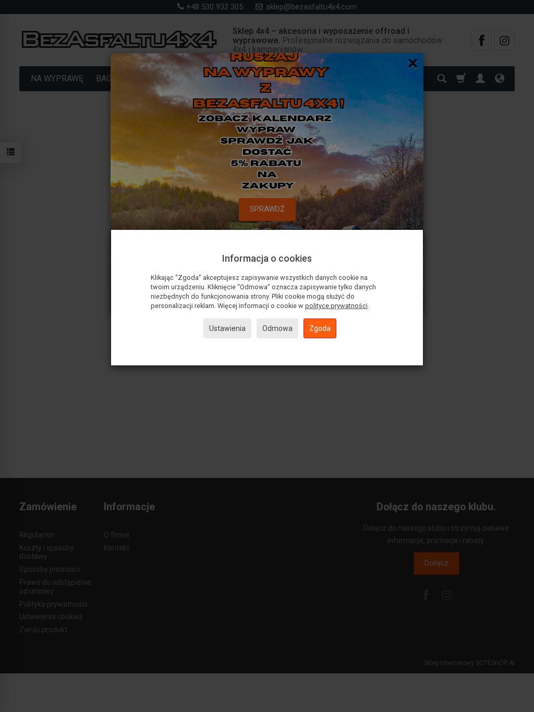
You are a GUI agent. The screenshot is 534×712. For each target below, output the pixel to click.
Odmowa (277, 328)
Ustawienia (227, 328)
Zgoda (320, 328)
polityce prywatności (336, 306)
